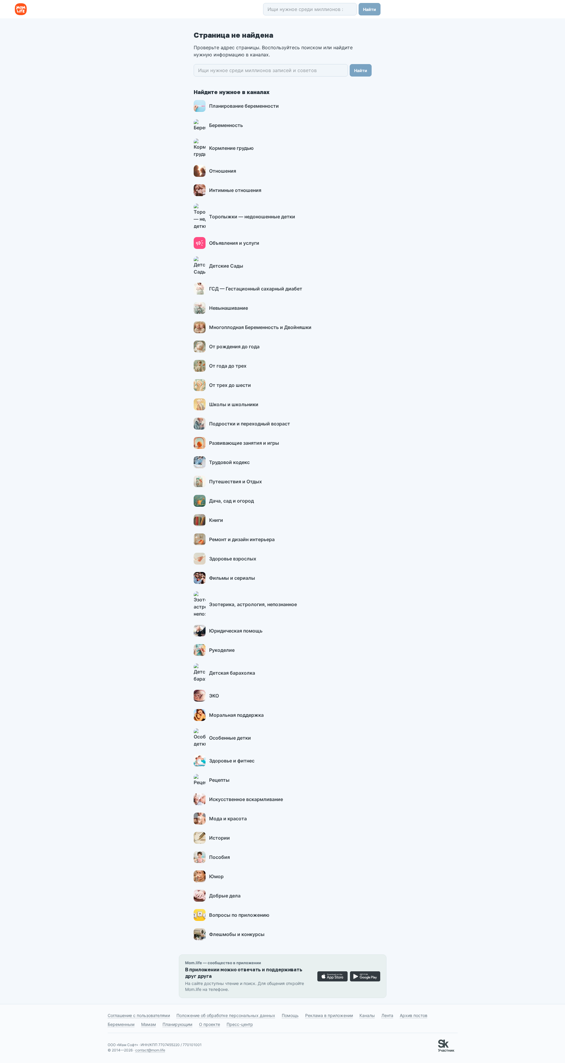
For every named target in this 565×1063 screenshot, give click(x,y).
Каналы (367, 1015)
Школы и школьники (233, 404)
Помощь (290, 1015)
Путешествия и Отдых (235, 481)
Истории (219, 838)
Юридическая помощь (235, 631)
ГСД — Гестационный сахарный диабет (255, 289)
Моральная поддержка (236, 715)
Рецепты (219, 780)
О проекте (209, 1024)
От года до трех (227, 366)
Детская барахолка (232, 673)
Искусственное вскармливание (246, 799)
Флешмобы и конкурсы (237, 934)
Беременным (121, 1024)
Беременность (226, 125)
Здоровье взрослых (232, 559)
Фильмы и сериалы (232, 578)
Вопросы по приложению (239, 915)
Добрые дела (225, 896)
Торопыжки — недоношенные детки (252, 217)
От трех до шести (230, 385)
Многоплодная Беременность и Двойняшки (260, 327)
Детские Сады (226, 266)
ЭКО (214, 696)
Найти (369, 9)
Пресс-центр (240, 1024)
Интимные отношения (235, 190)
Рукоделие (222, 650)
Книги (216, 520)
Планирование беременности (244, 106)
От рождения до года (234, 346)
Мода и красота (228, 819)
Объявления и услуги (234, 243)
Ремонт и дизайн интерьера (242, 539)
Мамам (148, 1024)
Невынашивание (228, 308)
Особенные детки (230, 738)
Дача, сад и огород (231, 501)
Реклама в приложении (329, 1015)
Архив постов (413, 1015)
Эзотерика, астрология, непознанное (253, 604)
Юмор (216, 876)
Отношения (222, 171)
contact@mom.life (150, 1050)
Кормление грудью (231, 148)
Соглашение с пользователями (139, 1015)
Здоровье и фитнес (231, 761)
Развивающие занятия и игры (244, 443)
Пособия (219, 857)
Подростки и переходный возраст (249, 424)
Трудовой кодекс (229, 462)
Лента (387, 1015)
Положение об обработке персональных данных (225, 1015)
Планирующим (177, 1024)
